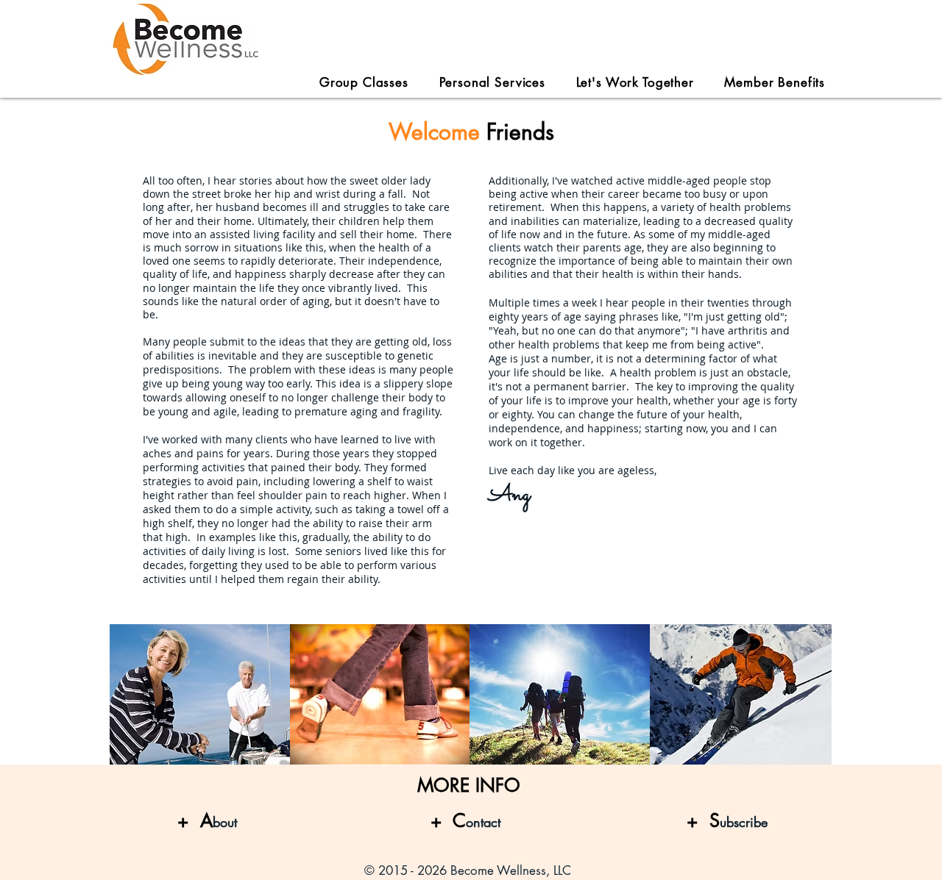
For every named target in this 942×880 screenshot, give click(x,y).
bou (223, 822)
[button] (635, 82)
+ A (195, 820)
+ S (727, 820)
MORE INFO (468, 785)
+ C (465, 820)
